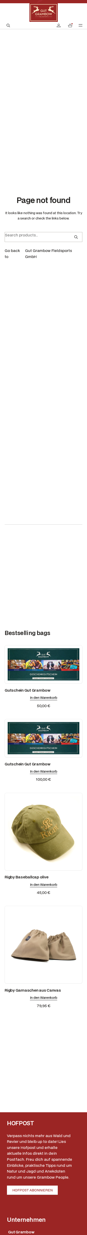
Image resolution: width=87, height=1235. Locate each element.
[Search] (76, 237)
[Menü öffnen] (80, 25)
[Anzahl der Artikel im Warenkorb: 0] (70, 25)
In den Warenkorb (43, 697)
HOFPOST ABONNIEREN (32, 1190)
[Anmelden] (58, 25)
